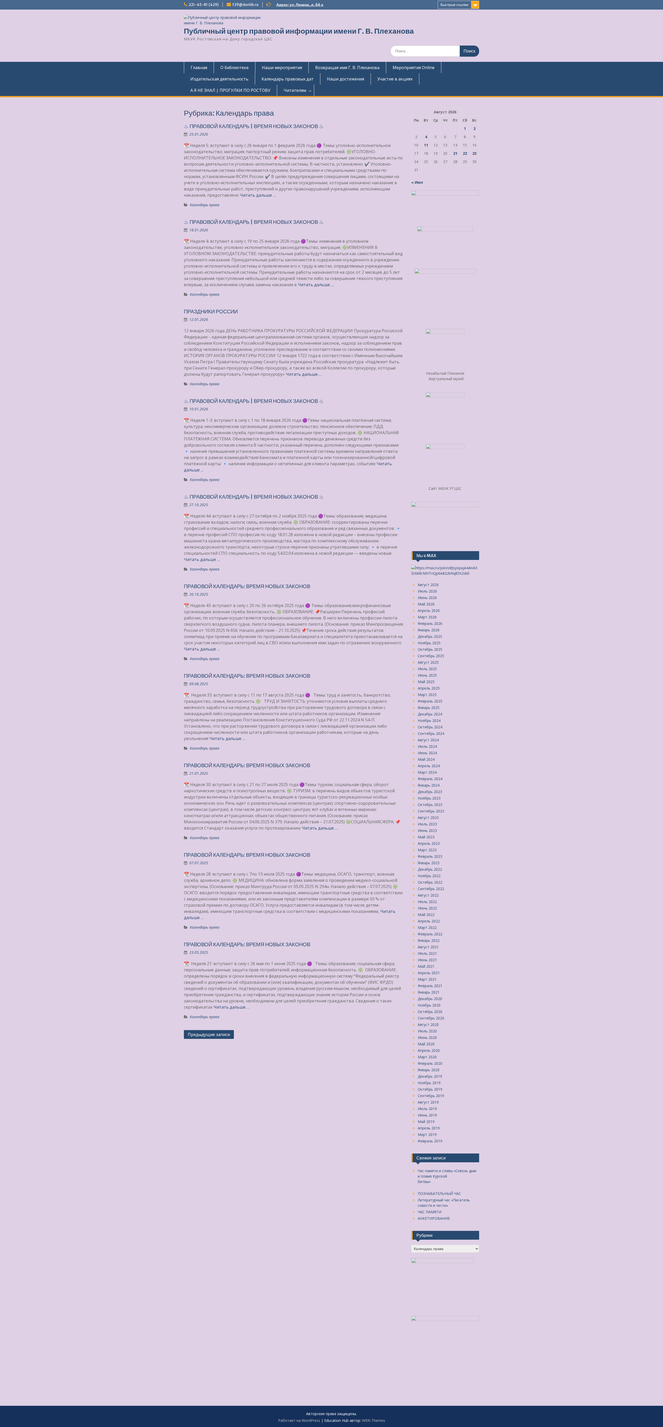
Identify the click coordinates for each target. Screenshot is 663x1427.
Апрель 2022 (429, 921)
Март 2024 (427, 772)
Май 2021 (426, 966)
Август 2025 (428, 662)
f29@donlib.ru (245, 4)
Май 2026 (426, 604)
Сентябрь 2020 (431, 1018)
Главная (199, 67)
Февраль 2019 (430, 1140)
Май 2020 (426, 1043)
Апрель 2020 (429, 1050)
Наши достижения (345, 79)
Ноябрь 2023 (429, 798)
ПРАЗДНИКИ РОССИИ (211, 311)
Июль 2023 (427, 824)
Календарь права (204, 204)
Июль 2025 (427, 668)
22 (465, 153)
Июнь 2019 (427, 1115)
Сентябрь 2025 (431, 655)
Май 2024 (426, 759)
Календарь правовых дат (288, 79)
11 (426, 145)
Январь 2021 (428, 992)
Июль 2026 (427, 591)
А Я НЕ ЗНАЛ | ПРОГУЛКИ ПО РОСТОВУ (230, 90)
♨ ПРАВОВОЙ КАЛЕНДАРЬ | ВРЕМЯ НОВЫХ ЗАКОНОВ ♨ (254, 126)
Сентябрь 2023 (431, 811)
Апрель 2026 (429, 610)
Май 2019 (426, 1121)
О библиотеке (234, 67)
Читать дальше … (258, 195)
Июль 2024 (427, 746)
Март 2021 (427, 979)
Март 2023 (427, 849)
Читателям (295, 90)
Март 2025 (427, 694)
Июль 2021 (427, 953)
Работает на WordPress (299, 1420)
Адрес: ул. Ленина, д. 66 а (299, 4)
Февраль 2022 (430, 933)
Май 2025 (426, 681)
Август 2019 (428, 1102)
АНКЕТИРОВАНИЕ (434, 1218)
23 (474, 153)
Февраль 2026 (430, 623)
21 (455, 153)
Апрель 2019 (429, 1128)
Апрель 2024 (429, 765)
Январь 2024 (428, 785)
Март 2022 (427, 927)
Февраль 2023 (430, 856)
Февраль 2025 (430, 701)
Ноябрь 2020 (429, 1005)
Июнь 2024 (427, 752)
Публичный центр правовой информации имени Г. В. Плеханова (299, 31)
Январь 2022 (428, 940)
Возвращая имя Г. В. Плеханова (347, 67)
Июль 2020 (427, 1031)
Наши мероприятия (282, 67)
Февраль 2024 (430, 778)
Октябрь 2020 (430, 1011)
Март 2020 (427, 1056)
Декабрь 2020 (430, 998)
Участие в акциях (395, 79)
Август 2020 (428, 1024)
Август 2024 (428, 739)
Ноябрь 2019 (429, 1082)
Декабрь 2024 (430, 714)
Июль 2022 (427, 901)
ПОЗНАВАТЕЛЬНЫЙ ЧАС (439, 1193)
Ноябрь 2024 (429, 720)
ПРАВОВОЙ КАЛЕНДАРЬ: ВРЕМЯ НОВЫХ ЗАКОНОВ (247, 586)
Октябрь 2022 (430, 882)
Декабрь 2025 (430, 636)
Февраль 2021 (430, 985)
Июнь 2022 (427, 908)
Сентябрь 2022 (431, 888)
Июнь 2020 (427, 1037)
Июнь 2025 (427, 675)
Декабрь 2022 (430, 869)
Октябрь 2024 (430, 726)
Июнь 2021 (427, 959)
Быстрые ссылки (454, 4)
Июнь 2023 (427, 830)
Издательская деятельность (219, 79)
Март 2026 (427, 617)
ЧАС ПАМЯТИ (429, 1211)
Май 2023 (426, 836)
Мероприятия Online (414, 67)
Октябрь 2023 (430, 804)
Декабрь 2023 (430, 791)
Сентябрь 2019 (431, 1095)
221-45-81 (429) (204, 4)
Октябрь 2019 (430, 1089)
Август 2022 (428, 895)
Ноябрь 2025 (429, 642)
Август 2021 (428, 946)
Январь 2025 (428, 707)
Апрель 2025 (429, 688)
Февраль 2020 (430, 1063)
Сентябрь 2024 (431, 733)
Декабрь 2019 (430, 1076)
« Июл (417, 182)
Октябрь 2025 (430, 649)
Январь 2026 (428, 629)
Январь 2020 (428, 1069)
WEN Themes (373, 1420)
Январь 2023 (428, 862)
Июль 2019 (427, 1108)
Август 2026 (428, 584)
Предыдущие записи (209, 1034)
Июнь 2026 (427, 597)
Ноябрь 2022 (429, 875)
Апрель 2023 (429, 843)
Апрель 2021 (429, 972)
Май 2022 (426, 914)
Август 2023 (428, 817)
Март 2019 (427, 1134)
